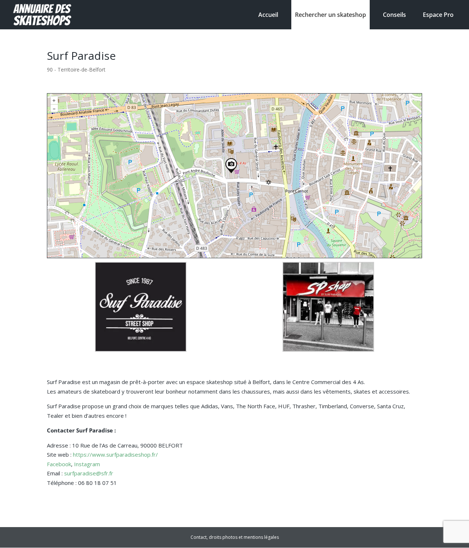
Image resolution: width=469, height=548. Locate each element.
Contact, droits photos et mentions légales (235, 537)
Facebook (59, 464)
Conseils (394, 15)
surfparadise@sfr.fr (88, 473)
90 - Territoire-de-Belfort (76, 69)
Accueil (268, 15)
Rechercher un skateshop (330, 15)
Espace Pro (438, 15)
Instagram (87, 464)
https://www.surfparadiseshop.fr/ (115, 454)
